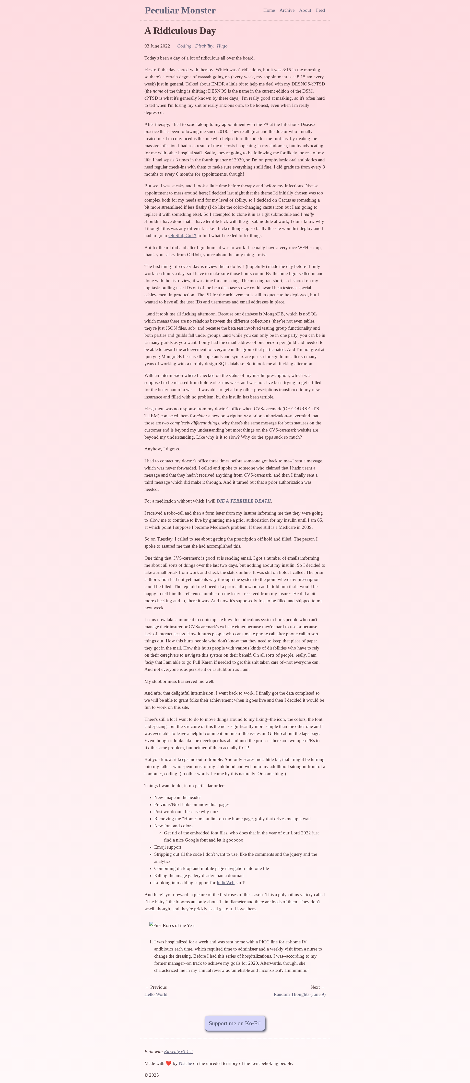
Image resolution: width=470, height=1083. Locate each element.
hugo (222, 45)
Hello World (155, 994)
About (305, 10)
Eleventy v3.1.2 (178, 1051)
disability (204, 45)
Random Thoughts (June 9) (300, 994)
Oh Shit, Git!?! (182, 235)
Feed (320, 10)
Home (269, 10)
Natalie (185, 1063)
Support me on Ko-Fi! (235, 1023)
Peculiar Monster (180, 10)
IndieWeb (226, 882)
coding (184, 45)
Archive (287, 10)
